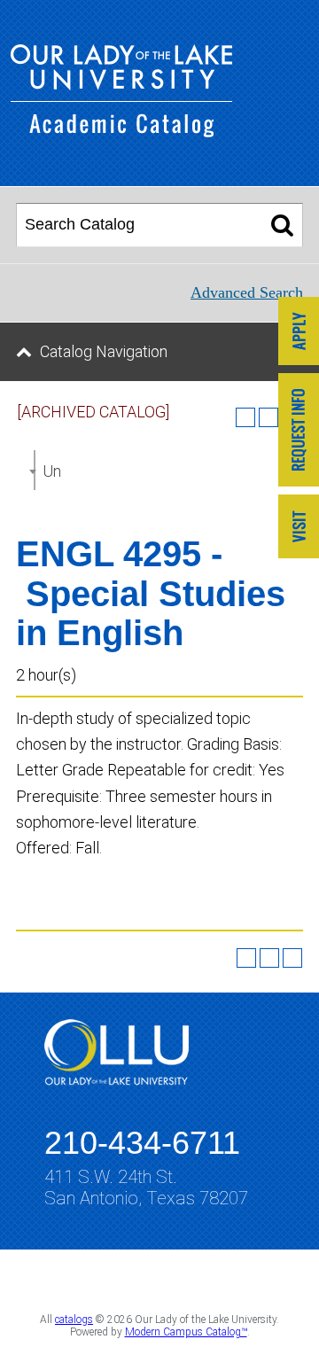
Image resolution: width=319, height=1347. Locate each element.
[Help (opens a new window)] (292, 958)
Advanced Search (247, 292)
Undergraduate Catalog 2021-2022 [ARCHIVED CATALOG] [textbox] (51, 471)
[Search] (282, 225)
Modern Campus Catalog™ (186, 1332)
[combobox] (34, 470)
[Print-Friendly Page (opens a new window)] (269, 958)
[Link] (298, 333)
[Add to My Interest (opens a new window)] (245, 417)
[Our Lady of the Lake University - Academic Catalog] (121, 131)
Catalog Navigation (103, 351)
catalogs (74, 1319)
